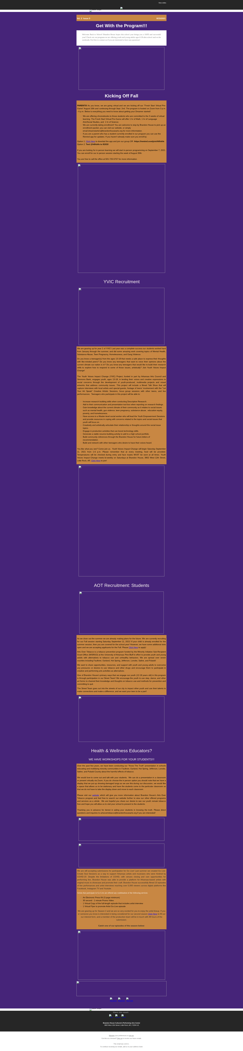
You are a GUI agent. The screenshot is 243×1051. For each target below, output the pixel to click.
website (95, 795)
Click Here (90, 141)
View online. (162, 3)
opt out (131, 1035)
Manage (111, 1035)
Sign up (119, 1038)
